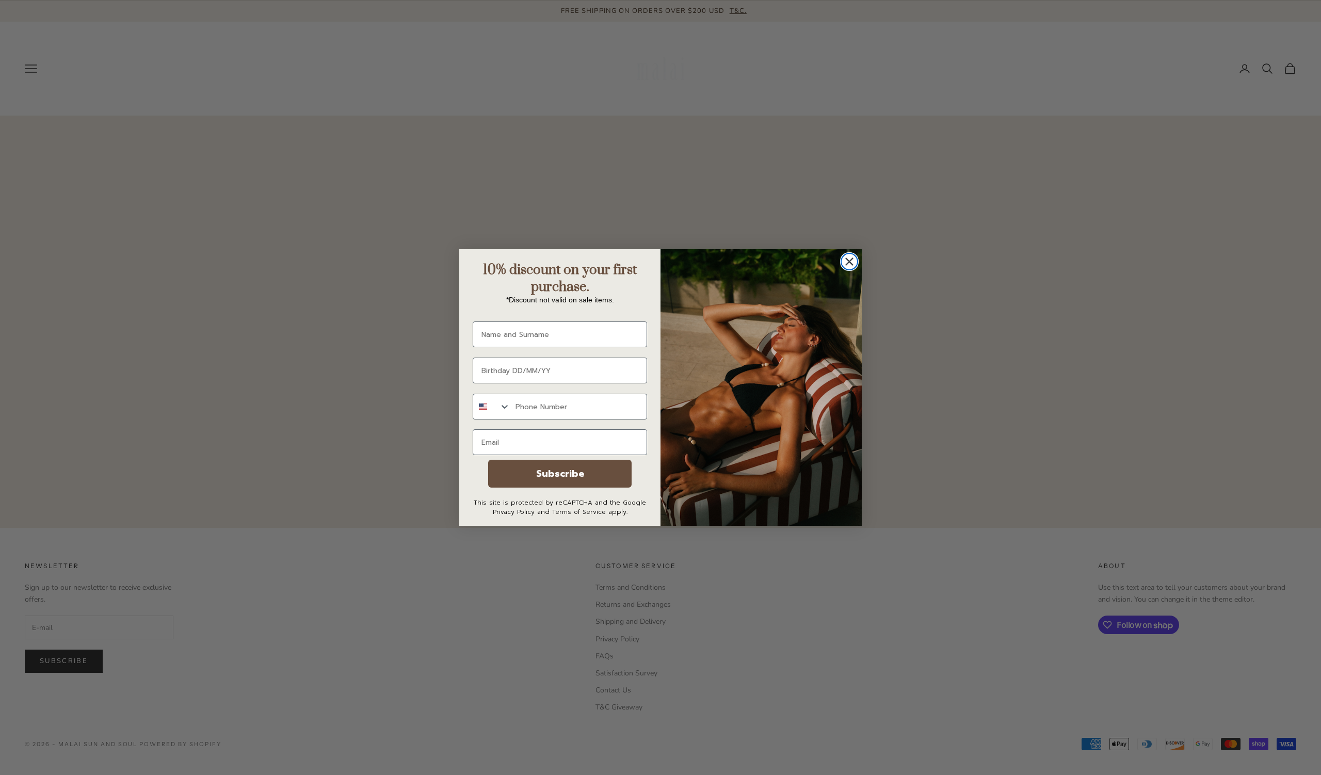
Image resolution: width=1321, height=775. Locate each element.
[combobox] (491, 406)
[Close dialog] (849, 261)
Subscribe (560, 473)
